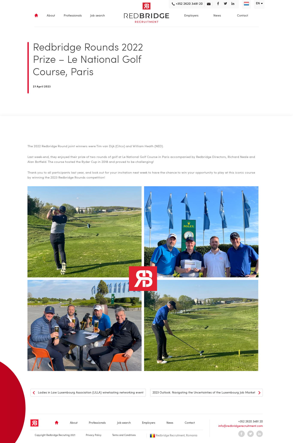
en (258, 3)
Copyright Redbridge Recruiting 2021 (55, 435)
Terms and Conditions (124, 435)
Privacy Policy (93, 435)
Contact (242, 15)
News (217, 15)
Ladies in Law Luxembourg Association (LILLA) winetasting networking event (90, 392)
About (51, 15)
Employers (191, 15)
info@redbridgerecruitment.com (240, 426)
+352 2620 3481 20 (250, 421)
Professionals (73, 15)
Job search (97, 15)
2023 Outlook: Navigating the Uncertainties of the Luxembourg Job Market (204, 392)
